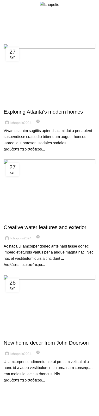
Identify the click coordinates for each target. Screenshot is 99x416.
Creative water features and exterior (45, 227)
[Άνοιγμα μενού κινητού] (5, 5)
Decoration (15, 103)
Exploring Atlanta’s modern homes (43, 112)
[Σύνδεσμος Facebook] (87, 5)
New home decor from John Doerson (46, 343)
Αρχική (23, 27)
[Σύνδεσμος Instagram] (92, 5)
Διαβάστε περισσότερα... (24, 149)
